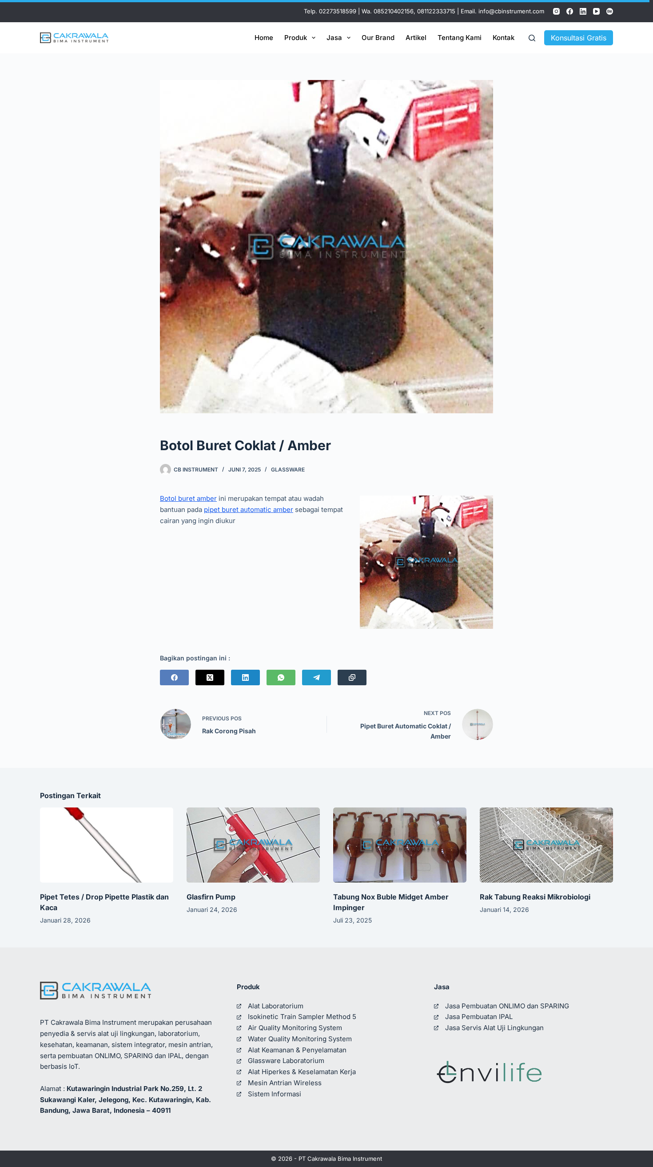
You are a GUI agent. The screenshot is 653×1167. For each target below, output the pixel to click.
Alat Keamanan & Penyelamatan (297, 1050)
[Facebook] (569, 11)
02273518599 (337, 11)
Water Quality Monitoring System (300, 1039)
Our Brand (378, 37)
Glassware (288, 469)
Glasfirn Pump (211, 896)
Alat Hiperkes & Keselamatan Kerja (302, 1071)
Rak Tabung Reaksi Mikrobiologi (535, 896)
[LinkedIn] (583, 11)
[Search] (532, 38)
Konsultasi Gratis (578, 37)
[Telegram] (316, 677)
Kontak (503, 37)
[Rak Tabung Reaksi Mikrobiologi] (546, 845)
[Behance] (609, 11)
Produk (295, 37)
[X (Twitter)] (209, 677)
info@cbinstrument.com (511, 11)
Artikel (416, 37)
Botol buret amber (188, 498)
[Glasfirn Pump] (253, 845)
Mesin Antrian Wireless (285, 1083)
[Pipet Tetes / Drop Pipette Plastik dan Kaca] (106, 845)
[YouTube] (596, 11)
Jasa (334, 37)
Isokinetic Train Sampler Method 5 (302, 1016)
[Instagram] (556, 11)
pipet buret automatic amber (248, 509)
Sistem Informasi (274, 1094)
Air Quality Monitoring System (295, 1027)
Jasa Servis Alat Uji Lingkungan (494, 1027)
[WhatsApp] (281, 677)
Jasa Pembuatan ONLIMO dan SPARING (507, 1006)
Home (264, 37)
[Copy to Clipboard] (352, 677)
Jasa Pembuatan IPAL (479, 1016)
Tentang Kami (460, 37)
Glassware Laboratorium (286, 1060)
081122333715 (436, 11)
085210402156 (394, 11)
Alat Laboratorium (275, 1006)
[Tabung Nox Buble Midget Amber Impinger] (399, 845)
